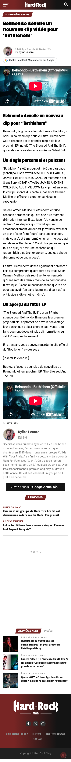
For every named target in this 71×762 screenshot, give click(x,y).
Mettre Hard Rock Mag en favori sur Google (31, 60)
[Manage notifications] (63, 755)
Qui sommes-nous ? (17, 734)
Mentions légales (55, 734)
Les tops (36, 734)
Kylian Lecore (26, 52)
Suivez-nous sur (34, 487)
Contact (37, 739)
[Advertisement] (35, 589)
